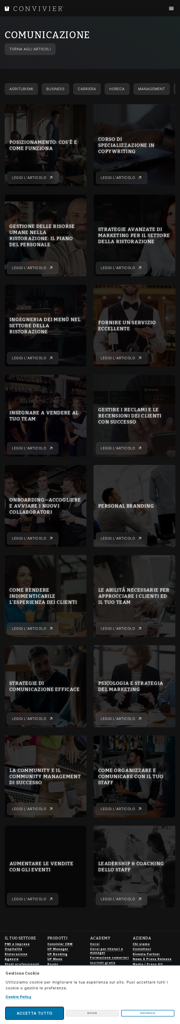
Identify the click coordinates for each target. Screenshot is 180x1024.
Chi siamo (141, 944)
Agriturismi (21, 89)
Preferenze (147, 1013)
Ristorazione (16, 954)
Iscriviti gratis (103, 963)
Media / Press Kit (148, 964)
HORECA (117, 89)
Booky (52, 964)
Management (151, 89)
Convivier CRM (60, 944)
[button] (171, 8)
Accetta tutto (35, 1013)
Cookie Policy (19, 997)
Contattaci (142, 949)
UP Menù (54, 959)
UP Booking (57, 954)
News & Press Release (152, 959)
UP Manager (57, 949)
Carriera (87, 89)
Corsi (95, 944)
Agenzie (12, 959)
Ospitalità (13, 949)
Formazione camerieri (109, 957)
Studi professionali (22, 964)
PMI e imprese (17, 944)
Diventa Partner (146, 954)
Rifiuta (92, 1013)
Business (55, 89)
